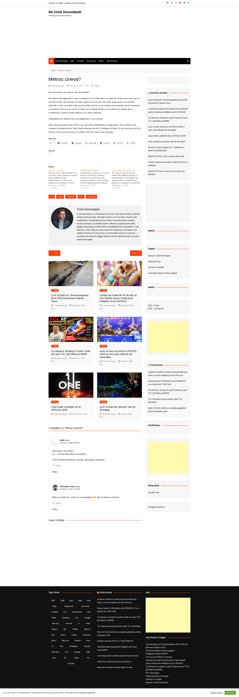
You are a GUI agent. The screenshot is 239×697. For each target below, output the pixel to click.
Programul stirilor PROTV (157, 654)
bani (89, 600)
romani (87, 646)
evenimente (77, 612)
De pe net (91, 61)
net (53, 635)
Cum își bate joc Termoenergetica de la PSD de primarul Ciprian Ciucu (69, 298)
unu (54, 658)
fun (76, 618)
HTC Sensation (152, 673)
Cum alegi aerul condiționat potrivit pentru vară (117, 656)
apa (71, 600)
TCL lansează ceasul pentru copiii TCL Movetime (119, 626)
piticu (53, 640)
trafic (88, 652)
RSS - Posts (153, 305)
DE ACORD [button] (230, 693)
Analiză (80, 61)
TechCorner (156, 365)
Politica (78, 640)
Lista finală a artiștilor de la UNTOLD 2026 (166, 136)
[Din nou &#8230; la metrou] (64, 179)
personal (86, 635)
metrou (71, 197)
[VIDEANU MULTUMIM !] (96, 179)
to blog (96, 86)
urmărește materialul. (86, 693)
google (87, 618)
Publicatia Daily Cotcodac (157, 676)
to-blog (92, 197)
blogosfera (69, 606)
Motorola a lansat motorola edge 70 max (114, 667)
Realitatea (73, 646)
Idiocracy (55, 623)
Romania (55, 652)
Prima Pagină (62, 61)
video (76, 658)
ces (65, 612)
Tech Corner (112, 61)
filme (54, 618)
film (89, 612)
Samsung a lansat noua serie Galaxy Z (114, 662)
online (74, 635)
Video (101, 61)
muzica (87, 629)
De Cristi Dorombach (65, 12)
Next (134, 253)
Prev (56, 253)
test (66, 652)
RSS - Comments (156, 309)
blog (54, 606)
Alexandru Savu (67, 486)
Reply (54, 472)
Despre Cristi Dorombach (75, 3)
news (63, 635)
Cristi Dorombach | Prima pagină (162, 273)
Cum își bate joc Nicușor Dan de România (166, 142)
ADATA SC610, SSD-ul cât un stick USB (166, 156)
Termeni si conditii (56, 3)
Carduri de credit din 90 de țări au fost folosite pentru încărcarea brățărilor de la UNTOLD (118, 298)
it (52, 197)
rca (61, 646)
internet (69, 623)
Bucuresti (85, 606)
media (75, 629)
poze (88, 640)
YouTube (71, 663)
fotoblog (65, 618)
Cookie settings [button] (216, 693)
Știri (72, 61)
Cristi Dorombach (58, 86)
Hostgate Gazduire (156, 507)
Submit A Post (154, 262)
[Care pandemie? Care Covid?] (127, 179)
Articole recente (158, 93)
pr (82, 197)
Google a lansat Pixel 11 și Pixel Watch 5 (115, 641)
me (61, 197)
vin (88, 658)
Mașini (54, 629)
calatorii (54, 612)
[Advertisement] (119, 35)
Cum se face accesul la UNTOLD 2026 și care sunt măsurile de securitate (118, 354)
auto (80, 600)
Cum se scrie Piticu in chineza (159, 657)
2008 (62, 600)
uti (65, 658)
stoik (62, 440)
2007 (53, 600)
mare (88, 623)
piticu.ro (65, 640)
